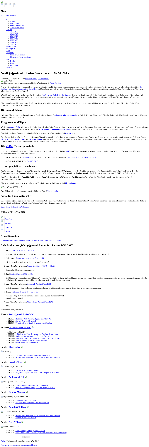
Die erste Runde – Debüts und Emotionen (47, 240)
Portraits (9, 67)
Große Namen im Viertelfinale (26, 342)
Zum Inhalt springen (8, 15)
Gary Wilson (15, 422)
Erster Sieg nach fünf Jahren (25, 401)
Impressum (14, 445)
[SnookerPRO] (74, 2)
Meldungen (14, 23)
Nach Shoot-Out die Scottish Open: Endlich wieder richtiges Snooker (40, 433)
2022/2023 (14, 40)
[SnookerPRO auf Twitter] (15, 6)
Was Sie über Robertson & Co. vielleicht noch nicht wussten (37, 358)
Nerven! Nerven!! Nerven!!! (25, 321)
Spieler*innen (11, 46)
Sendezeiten (10, 53)
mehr (7, 59)
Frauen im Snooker (17, 26)
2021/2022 (14, 42)
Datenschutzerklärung (29, 445)
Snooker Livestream (17, 55)
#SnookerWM (28, 157)
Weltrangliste (10, 49)
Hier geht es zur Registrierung (13, 139)
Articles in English (17, 28)
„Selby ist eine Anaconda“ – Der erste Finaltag (32, 336)
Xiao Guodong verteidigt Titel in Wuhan (30, 431)
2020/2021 (14, 44)
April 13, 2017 (32, 161)
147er (8, 51)
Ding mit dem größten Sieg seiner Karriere (31, 340)
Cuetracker (69, 133)
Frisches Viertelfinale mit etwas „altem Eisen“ (32, 386)
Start (7, 19)
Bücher (13, 61)
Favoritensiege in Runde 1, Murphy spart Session (33, 323)
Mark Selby (14, 347)
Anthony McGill (16, 377)
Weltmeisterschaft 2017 (20, 327)
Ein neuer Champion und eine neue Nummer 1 (32, 355)
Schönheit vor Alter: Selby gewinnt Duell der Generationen (37, 334)
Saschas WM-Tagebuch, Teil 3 (26, 370)
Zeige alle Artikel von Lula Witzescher (16, 207)
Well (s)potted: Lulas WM (21, 314)
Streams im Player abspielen (20, 57)
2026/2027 (14, 32)
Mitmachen (5, 445)
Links (12, 63)
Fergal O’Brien (16, 362)
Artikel (12, 21)
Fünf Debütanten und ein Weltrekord (15, 240)
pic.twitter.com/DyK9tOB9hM (84, 157)
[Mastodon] (7, 6)
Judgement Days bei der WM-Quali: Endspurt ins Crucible (37, 373)
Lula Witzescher (31, 79)
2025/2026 (14, 34)
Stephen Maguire (17, 392)
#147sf (9, 146)
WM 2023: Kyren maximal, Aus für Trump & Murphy (35, 388)
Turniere (9, 30)
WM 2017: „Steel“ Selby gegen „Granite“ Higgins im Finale (37, 338)
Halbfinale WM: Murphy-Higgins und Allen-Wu (33, 319)
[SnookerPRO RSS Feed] (3, 6)
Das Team (14, 65)
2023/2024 (14, 38)
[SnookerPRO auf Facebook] (11, 6)
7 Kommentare (43, 79)
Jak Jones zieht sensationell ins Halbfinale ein (32, 403)
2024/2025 (14, 36)
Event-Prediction (35, 139)
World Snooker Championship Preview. (54, 129)
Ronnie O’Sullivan (18, 407)
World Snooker (55, 83)
